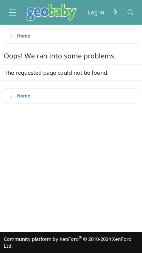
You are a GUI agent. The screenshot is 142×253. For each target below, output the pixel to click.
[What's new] (115, 12)
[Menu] (12, 12)
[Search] (130, 12)
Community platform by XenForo (67, 242)
